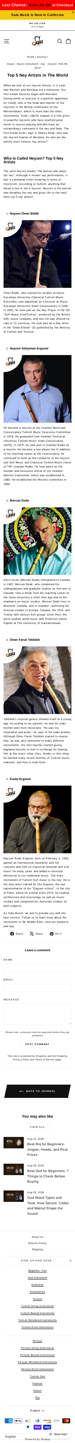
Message (11, 999)
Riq (37, 1397)
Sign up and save (36, 1260)
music (10, 63)
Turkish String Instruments (37, 1306)
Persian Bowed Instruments (37, 1355)
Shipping (37, 1249)
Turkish (37, 1299)
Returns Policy (37, 1243)
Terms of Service (44, 1059)
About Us (37, 1236)
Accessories (37, 1291)
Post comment (37, 1044)
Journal (41, 56)
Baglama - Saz (37, 1270)
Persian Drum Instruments (37, 1369)
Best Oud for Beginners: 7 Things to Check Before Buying (48, 1176)
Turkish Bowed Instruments (37, 1313)
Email (9, 979)
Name (8, 959)
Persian (37, 1340)
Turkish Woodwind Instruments (37, 1320)
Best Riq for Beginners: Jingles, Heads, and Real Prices (47, 1149)
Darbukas (37, 1284)
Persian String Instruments (37, 1348)
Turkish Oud (37, 1376)
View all (37, 1127)
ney (43, 63)
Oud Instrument (37, 1277)
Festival (37, 1383)
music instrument (27, 63)
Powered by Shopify (37, 1439)
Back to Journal (40, 1091)
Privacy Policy (21, 1059)
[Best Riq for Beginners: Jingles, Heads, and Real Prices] (14, 1142)
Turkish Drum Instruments (37, 1327)
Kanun (37, 1390)
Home (31, 56)
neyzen (52, 63)
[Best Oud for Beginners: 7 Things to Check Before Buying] (14, 1169)
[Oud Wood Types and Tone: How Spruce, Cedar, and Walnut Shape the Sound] (14, 1196)
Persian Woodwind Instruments (37, 1362)
